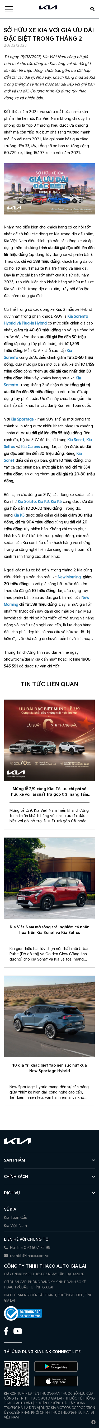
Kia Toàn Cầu (15, 1217)
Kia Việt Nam (15, 1226)
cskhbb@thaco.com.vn (29, 1256)
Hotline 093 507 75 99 (29, 1247)
